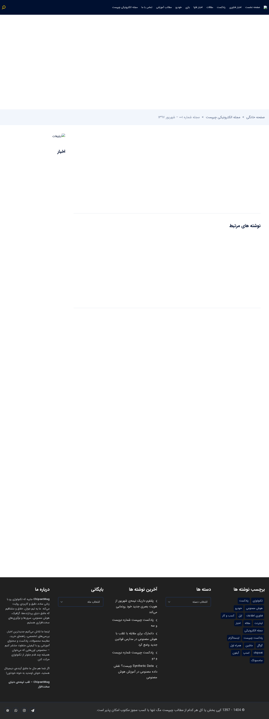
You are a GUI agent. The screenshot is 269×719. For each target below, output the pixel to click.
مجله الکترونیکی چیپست (125, 7)
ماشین (249, 645)
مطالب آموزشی (164, 7)
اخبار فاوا (198, 7)
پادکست (221, 7)
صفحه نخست (252, 7)
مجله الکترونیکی (253, 630)
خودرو (178, 7)
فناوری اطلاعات (254, 615)
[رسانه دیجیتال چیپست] (265, 7)
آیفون (235, 653)
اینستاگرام (233, 638)
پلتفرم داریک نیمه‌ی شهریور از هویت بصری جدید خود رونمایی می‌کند (136, 606)
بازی (187, 7)
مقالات (209, 7)
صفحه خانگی (255, 117)
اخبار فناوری (235, 7)
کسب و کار (228, 615)
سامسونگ (257, 660)
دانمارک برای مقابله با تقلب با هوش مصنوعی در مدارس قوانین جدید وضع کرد (136, 639)
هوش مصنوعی (254, 608)
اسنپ (246, 653)
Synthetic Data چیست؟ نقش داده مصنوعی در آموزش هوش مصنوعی (135, 671)
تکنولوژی (258, 601)
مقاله (247, 623)
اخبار (238, 623)
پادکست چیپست (253, 638)
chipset (258, 653)
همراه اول (235, 645)
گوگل (260, 645)
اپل (240, 615)
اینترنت (258, 623)
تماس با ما (146, 7)
